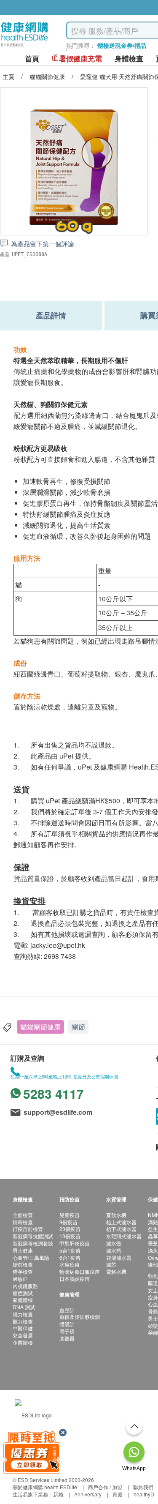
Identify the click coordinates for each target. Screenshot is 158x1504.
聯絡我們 (143, 1486)
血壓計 (67, 1309)
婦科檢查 (23, 1222)
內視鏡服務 (25, 1285)
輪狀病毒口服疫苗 (79, 1271)
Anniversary (88, 1494)
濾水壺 (113, 1243)
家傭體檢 (23, 1299)
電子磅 (67, 1331)
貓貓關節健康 (40, 1027)
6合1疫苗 (69, 1257)
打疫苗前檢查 (28, 1228)
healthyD (144, 1494)
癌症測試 (23, 1293)
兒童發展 (23, 1335)
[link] (33, 1414)
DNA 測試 (24, 1306)
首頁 (32, 58)
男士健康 (23, 1250)
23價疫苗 (69, 1228)
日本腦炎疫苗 (74, 1278)
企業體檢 (23, 1342)
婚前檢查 (23, 1264)
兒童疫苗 (69, 1214)
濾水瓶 (113, 1250)
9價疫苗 (68, 1222)
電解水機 (116, 1271)
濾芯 (111, 1264)
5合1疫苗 (69, 1250)
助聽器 (67, 1338)
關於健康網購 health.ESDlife (45, 1486)
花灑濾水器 (118, 1257)
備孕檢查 (23, 1271)
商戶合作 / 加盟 (105, 1486)
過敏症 (20, 1278)
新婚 (58, 1494)
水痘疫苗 (69, 1264)
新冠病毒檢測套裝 (33, 1243)
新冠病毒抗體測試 (33, 1235)
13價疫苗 (69, 1235)
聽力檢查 (23, 1321)
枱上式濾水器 (121, 1222)
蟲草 (153, 1235)
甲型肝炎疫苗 (74, 1243)
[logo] (24, 47)
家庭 (117, 1494)
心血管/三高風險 (31, 1257)
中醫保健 (23, 1328)
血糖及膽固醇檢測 (79, 1316)
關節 (78, 1027)
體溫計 (67, 1323)
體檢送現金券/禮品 (121, 45)
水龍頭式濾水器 (124, 1235)
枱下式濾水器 (121, 1228)
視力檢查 (23, 1314)
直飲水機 (116, 1214)
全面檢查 (23, 1214)
